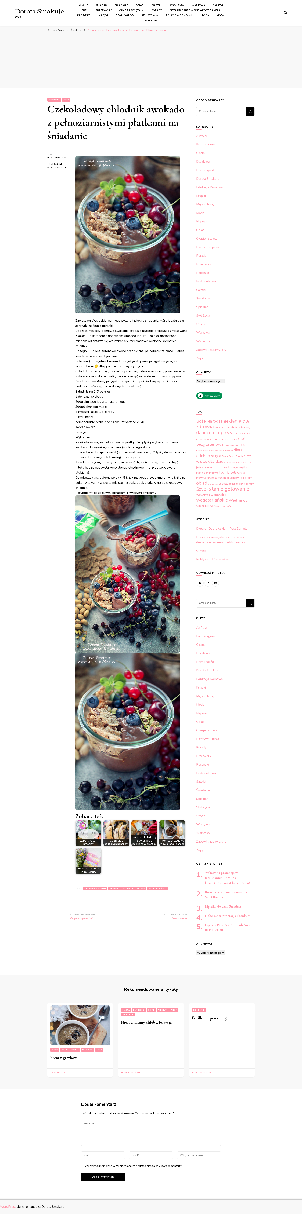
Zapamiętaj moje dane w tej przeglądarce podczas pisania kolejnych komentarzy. (133, 1166)
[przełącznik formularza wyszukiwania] (285, 12)
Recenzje (202, 273)
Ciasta (155, 5)
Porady (156, 10)
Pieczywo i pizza (207, 247)
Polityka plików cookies (212, 559)
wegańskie (218, 494)
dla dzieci (217, 461)
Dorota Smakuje (39, 10)
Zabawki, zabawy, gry (211, 350)
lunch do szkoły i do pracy (235, 478)
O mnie (83, 5)
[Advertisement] (151, 59)
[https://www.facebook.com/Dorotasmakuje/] (200, 583)
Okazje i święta (129, 10)
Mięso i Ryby (176, 5)
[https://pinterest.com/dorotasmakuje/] (215, 583)
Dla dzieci (84, 15)
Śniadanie (121, 5)
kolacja (233, 467)
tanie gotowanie (230, 488)
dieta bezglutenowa (222, 441)
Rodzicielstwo (206, 281)
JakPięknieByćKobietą (241, 462)
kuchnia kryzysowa (207, 472)
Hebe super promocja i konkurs (227, 916)
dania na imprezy (214, 432)
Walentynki (203, 495)
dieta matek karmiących (221, 450)
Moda (221, 15)
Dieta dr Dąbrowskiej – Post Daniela (194, 10)
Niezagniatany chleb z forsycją (146, 1022)
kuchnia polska (229, 472)
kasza (216, 467)
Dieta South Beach (232, 456)
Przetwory (104, 10)
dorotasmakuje (56, 157)
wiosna (200, 505)
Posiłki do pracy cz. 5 (209, 1018)
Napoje (201, 221)
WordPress (8, 1207)
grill (229, 462)
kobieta (223, 467)
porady (250, 483)
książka (243, 467)
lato (242, 472)
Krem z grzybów (63, 1057)
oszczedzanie (230, 484)
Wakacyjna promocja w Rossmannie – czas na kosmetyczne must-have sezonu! (227, 878)
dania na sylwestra (207, 439)
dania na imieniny (240, 427)
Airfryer (151, 20)
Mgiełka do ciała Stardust (223, 906)
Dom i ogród (125, 15)
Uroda (204, 15)
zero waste (211, 505)
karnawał (208, 467)
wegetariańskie (157, 888)
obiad (201, 483)
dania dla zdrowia (95, 888)
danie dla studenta (227, 439)
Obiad (140, 5)
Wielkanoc (238, 500)
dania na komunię (241, 433)
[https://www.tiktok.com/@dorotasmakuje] (207, 583)
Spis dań (101, 5)
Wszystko (203, 341)
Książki (103, 15)
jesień (199, 467)
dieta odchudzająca (121, 888)
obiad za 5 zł (214, 483)
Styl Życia (148, 15)
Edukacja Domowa (179, 15)
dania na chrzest (223, 427)
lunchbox (212, 478)
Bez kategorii (205, 144)
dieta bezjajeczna (232, 445)
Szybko (141, 888)
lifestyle (201, 478)
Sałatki (218, 5)
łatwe (226, 505)
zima (219, 506)
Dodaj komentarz (58, 167)
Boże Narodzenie (212, 421)
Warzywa (198, 5)
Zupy (85, 10)
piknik (242, 483)
